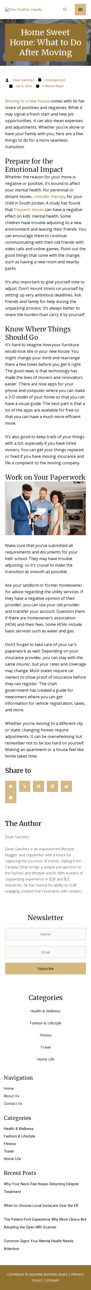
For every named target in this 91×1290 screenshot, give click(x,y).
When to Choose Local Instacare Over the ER (41, 1205)
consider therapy (50, 196)
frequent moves (29, 209)
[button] (65, 9)
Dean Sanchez (23, 80)
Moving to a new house (27, 101)
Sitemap (52, 1280)
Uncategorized (54, 80)
